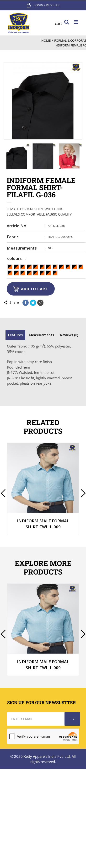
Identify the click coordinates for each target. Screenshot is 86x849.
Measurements (22, 248)
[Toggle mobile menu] (76, 21)
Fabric (13, 236)
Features (15, 335)
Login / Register (46, 5)
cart (58, 23)
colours (14, 258)
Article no (16, 225)
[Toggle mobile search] (66, 21)
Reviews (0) (69, 335)
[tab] (15, 335)
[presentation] (3, 493)
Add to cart (34, 288)
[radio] (10, 267)
